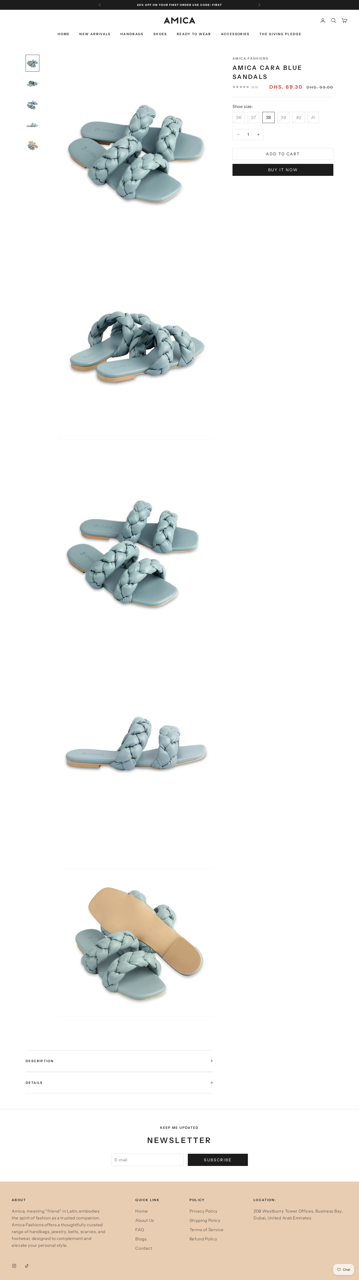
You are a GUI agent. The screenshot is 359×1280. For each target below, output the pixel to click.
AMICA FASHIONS (250, 58)
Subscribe (218, 1159)
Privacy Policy (204, 1211)
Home (64, 34)
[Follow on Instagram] (14, 1265)
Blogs (141, 1239)
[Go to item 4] (32, 125)
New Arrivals (95, 34)
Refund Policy (203, 1239)
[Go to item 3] (32, 104)
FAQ (139, 1229)
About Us (144, 1220)
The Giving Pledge (280, 34)
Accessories (235, 34)
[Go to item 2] (32, 83)
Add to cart (283, 153)
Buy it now (283, 169)
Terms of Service (207, 1229)
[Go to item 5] (32, 145)
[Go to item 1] (32, 63)
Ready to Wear (194, 34)
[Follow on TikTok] (26, 1265)
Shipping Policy (205, 1220)
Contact (143, 1248)
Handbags (132, 34)
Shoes (160, 34)
